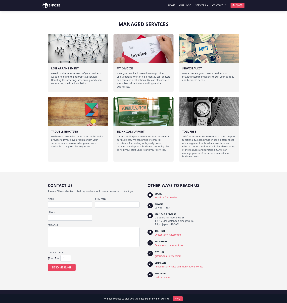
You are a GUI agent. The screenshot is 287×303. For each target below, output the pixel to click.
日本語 (239, 5)
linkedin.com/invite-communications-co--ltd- (179, 266)
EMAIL (51, 211)
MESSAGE (53, 224)
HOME (171, 5)
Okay (177, 298)
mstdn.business (164, 277)
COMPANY (100, 199)
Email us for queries (166, 197)
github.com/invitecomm (168, 255)
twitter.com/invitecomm (168, 234)
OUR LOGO (185, 5)
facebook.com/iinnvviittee (169, 245)
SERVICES (200, 5)
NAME (51, 199)
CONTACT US (219, 5)
